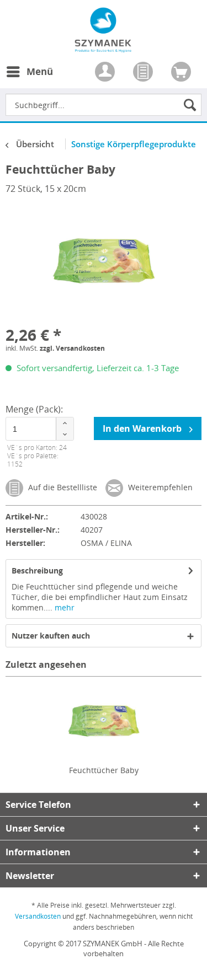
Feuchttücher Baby (104, 770)
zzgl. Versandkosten (72, 348)
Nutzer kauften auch (51, 635)
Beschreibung (37, 570)
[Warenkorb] (182, 73)
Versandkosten (38, 916)
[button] (64, 423)
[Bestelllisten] (144, 73)
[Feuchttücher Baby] (103, 720)
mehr (63, 607)
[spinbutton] (40, 428)
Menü (39, 71)
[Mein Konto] (106, 73)
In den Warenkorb (143, 428)
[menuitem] (29, 78)
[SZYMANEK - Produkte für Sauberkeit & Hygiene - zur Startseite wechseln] (103, 46)
